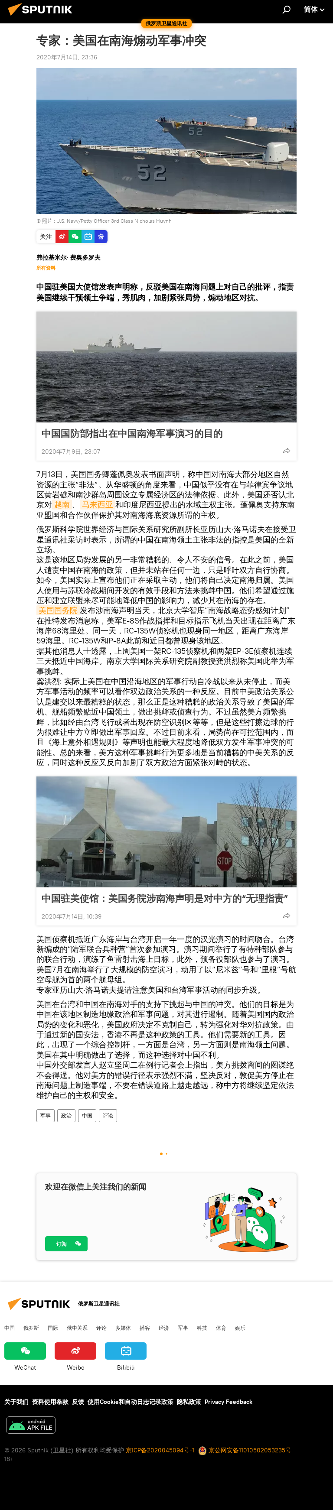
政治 (66, 1115)
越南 (62, 505)
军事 (45, 1115)
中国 (87, 1115)
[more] (286, 450)
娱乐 (240, 1327)
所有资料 (46, 268)
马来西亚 (97, 505)
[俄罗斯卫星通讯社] (42, 17)
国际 (53, 1327)
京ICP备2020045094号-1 (160, 1450)
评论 (108, 1115)
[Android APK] (30, 1426)
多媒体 (123, 1327)
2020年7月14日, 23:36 (66, 57)
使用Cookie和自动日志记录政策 (130, 1402)
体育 (221, 1327)
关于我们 (16, 1402)
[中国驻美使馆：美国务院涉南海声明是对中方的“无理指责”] (166, 831)
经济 (164, 1327)
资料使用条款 (50, 1402)
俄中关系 (77, 1327)
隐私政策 (189, 1402)
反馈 (78, 1402)
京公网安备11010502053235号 (249, 1450)
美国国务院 (58, 610)
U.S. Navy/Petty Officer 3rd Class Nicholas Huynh (114, 221)
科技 (202, 1327)
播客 (145, 1327)
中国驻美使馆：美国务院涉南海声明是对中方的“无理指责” (165, 898)
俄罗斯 (31, 1327)
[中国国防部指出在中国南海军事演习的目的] (166, 367)
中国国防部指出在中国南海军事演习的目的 (132, 433)
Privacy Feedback (228, 1402)
